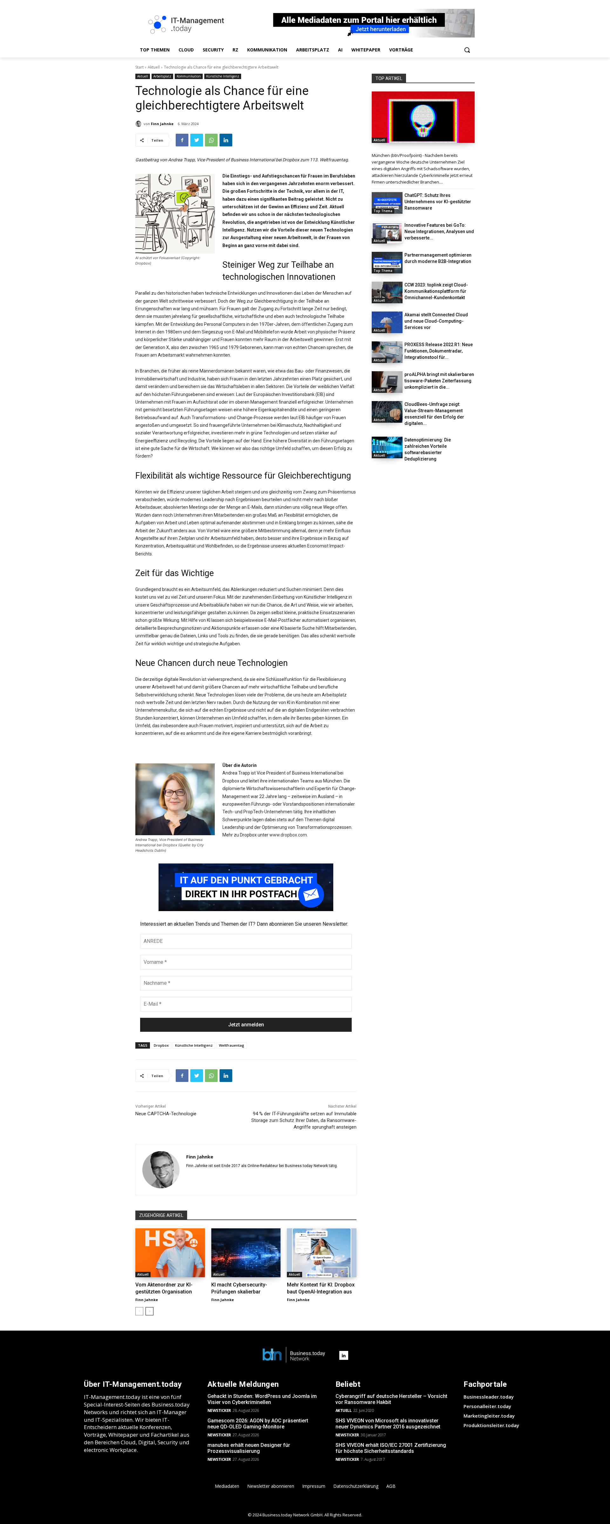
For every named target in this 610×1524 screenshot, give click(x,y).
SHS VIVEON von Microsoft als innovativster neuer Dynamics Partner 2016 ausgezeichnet (388, 1424)
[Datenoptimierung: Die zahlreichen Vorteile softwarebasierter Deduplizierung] (387, 447)
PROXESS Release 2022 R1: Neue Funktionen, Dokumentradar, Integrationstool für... (438, 351)
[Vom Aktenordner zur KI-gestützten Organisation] (170, 1252)
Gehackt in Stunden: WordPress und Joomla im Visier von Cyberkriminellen (262, 1399)
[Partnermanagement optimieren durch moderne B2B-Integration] (387, 262)
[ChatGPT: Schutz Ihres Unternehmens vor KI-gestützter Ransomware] (387, 203)
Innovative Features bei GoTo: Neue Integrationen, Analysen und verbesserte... (439, 231)
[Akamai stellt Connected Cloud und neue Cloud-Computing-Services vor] (387, 322)
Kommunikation (189, 76)
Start (139, 67)
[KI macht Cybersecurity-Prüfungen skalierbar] (246, 1252)
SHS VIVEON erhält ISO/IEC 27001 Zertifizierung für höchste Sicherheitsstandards (391, 1448)
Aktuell (154, 67)
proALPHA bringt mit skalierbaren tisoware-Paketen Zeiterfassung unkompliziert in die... (439, 381)
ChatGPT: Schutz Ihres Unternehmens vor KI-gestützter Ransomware (437, 202)
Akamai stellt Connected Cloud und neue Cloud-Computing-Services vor (436, 321)
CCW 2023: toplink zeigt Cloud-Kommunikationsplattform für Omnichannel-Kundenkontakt (436, 291)
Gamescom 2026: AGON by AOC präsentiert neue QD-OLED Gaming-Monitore (257, 1424)
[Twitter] (196, 140)
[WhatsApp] (211, 140)
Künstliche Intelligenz (222, 76)
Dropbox (161, 1045)
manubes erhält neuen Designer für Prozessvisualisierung (248, 1448)
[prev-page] (139, 1311)
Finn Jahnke (162, 123)
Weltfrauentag (231, 1045)
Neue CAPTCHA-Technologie (165, 1114)
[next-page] (149, 1311)
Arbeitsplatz (162, 76)
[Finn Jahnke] (139, 124)
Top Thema (383, 211)
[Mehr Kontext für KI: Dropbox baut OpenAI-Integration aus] (321, 1252)
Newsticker (219, 1410)
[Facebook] (182, 140)
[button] (467, 49)
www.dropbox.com (288, 834)
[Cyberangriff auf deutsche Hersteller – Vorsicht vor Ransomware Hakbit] (423, 117)
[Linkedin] (226, 140)
